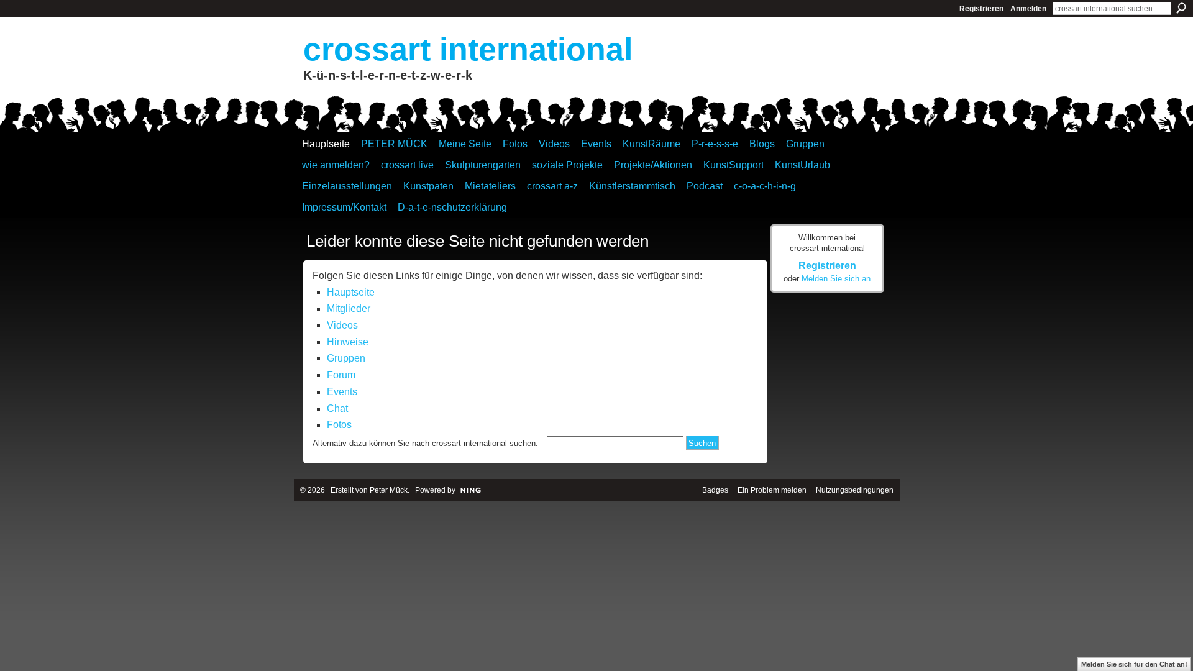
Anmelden (1028, 8)
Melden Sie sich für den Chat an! (1134, 664)
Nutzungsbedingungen (855, 490)
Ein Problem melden (772, 490)
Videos (342, 325)
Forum (341, 375)
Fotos (339, 424)
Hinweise (347, 342)
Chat (337, 408)
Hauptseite (351, 292)
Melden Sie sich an (836, 278)
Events (342, 391)
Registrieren (981, 8)
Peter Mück (389, 490)
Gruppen (346, 358)
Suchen (1181, 8)
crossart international (468, 49)
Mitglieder (348, 308)
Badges (715, 490)
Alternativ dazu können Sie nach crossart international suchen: (425, 443)
